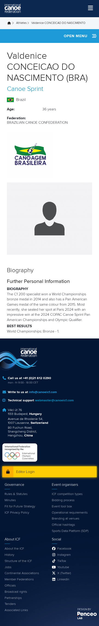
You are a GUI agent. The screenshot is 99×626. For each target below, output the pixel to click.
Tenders (10, 604)
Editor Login (25, 472)
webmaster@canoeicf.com (54, 400)
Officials (10, 585)
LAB (79, 618)
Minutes (10, 500)
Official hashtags (63, 524)
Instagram (64, 554)
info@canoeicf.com (43, 392)
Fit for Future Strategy (20, 506)
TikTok (61, 561)
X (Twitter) (64, 573)
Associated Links (16, 610)
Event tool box (62, 506)
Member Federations (19, 579)
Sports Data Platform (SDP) (70, 531)
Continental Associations (22, 573)
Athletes (21, 23)
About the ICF (14, 548)
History (9, 554)
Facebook (64, 548)
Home (10, 23)
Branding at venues (65, 518)
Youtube (63, 567)
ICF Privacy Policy (17, 512)
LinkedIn (63, 579)
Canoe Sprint (25, 89)
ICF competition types (67, 494)
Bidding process (63, 500)
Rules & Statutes (16, 494)
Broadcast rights (16, 591)
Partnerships (13, 598)
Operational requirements (69, 512)
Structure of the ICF (18, 561)
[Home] (13, 8)
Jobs (8, 567)
